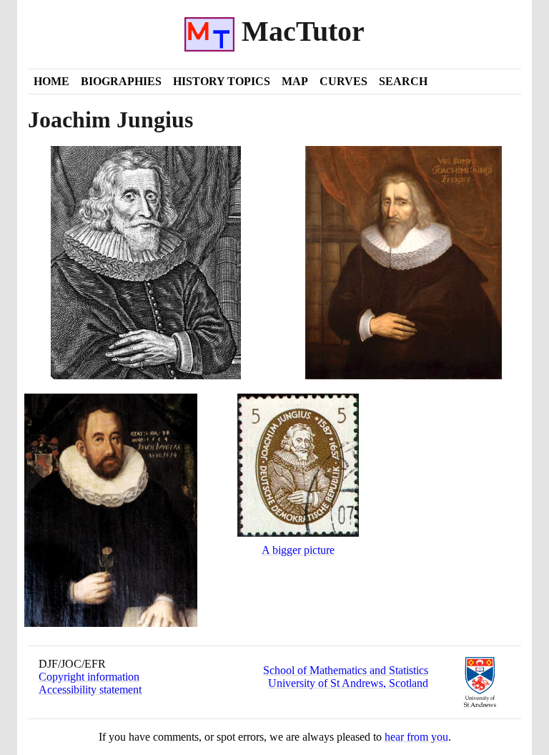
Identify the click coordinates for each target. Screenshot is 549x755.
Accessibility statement (90, 689)
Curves (343, 81)
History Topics (221, 81)
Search (403, 81)
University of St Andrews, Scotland (348, 683)
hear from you (416, 737)
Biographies (121, 81)
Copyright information (89, 677)
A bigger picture (298, 550)
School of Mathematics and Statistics (345, 670)
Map (295, 81)
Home (51, 81)
